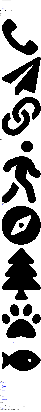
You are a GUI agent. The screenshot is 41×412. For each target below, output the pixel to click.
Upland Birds (17, 342)
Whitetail (2, 5)
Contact (2, 384)
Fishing (2, 6)
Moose (2, 394)
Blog (2, 385)
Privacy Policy (3, 387)
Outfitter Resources (3, 8)
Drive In (2, 204)
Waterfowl (3, 7)
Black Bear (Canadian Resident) (5, 342)
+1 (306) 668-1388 (2, 382)
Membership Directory (4, 386)
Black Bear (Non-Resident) (11, 342)
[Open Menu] (0, 395)
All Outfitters (3, 391)
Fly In (3, 204)
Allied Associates (3, 397)
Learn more (3, 408)
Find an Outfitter (3, 390)
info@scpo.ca (5, 382)
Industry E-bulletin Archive (4, 399)
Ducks (14, 342)
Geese (15, 342)
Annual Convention (4, 398)
